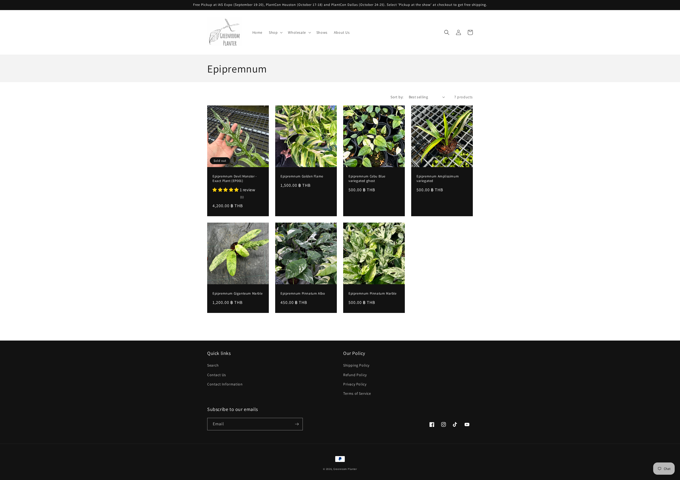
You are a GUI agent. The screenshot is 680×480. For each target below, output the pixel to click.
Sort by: (396, 97)
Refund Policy (355, 374)
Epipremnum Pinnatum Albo (302, 293)
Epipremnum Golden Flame (301, 176)
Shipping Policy (356, 365)
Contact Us (216, 374)
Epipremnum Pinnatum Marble (372, 293)
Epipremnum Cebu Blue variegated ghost (366, 178)
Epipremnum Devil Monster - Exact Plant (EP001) (234, 178)
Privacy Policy (354, 384)
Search (213, 365)
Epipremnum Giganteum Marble (237, 293)
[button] (275, 32)
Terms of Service (357, 393)
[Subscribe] (297, 424)
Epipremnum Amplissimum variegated (437, 178)
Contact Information (225, 384)
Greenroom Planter (345, 469)
